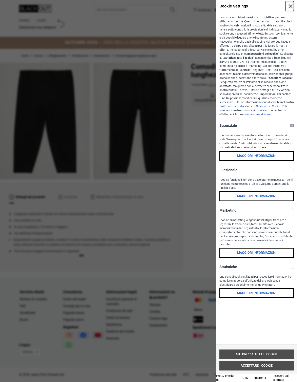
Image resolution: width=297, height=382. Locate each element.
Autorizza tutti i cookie (257, 354)
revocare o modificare (257, 114)
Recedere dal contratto (281, 377)
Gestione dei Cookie (268, 106)
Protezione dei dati (231, 106)
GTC (245, 377)
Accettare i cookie (257, 365)
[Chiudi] (290, 6)
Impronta (260, 377)
